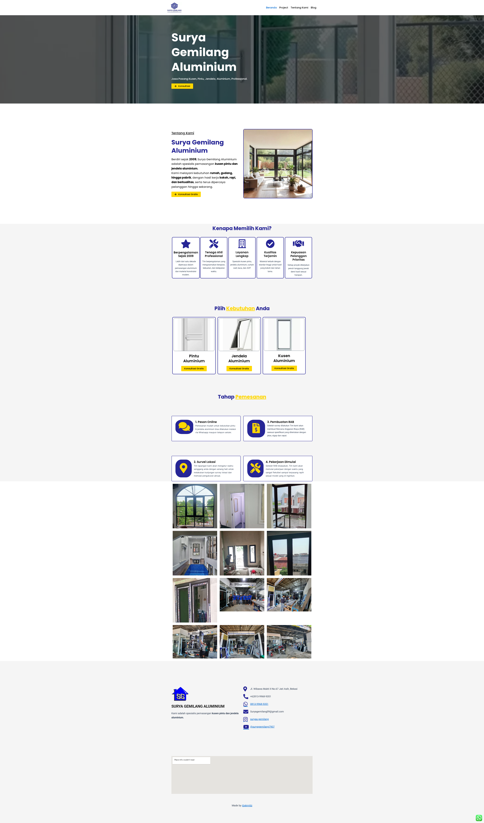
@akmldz (247, 805)
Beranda (271, 7)
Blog (313, 7)
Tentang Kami (299, 7)
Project (283, 7)
